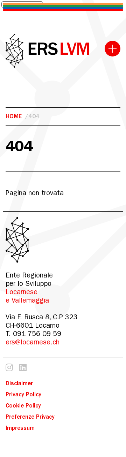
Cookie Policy (23, 405)
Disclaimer (19, 383)
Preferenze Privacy (30, 416)
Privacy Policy (23, 394)
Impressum (20, 428)
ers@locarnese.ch (32, 342)
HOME (14, 116)
